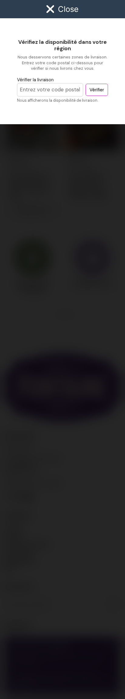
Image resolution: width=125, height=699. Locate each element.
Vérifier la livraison (35, 80)
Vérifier (97, 90)
